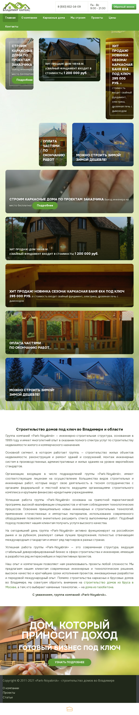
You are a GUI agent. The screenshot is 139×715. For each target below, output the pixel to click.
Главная (10, 17)
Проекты (97, 17)
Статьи (8, 697)
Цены (112, 17)
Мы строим (78, 17)
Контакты (11, 26)
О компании (29, 17)
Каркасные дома (54, 17)
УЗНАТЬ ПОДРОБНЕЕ (69, 662)
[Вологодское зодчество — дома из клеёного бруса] (69, 709)
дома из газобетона (99, 587)
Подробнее (24, 80)
